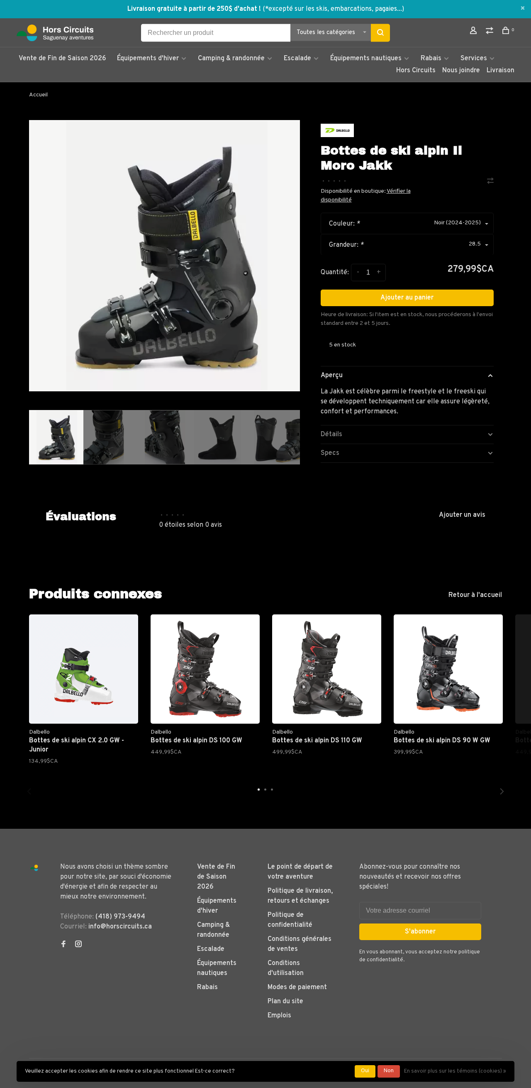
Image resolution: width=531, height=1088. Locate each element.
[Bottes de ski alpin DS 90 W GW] (448, 669)
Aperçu (332, 375)
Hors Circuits (416, 70)
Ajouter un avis (462, 515)
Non (389, 1071)
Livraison (500, 70)
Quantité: (335, 272)
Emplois (279, 1016)
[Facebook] (63, 945)
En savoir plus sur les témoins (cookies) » (455, 1071)
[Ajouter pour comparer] (490, 182)
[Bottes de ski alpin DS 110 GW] (326, 669)
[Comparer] (490, 32)
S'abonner (420, 932)
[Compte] (474, 32)
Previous (29, 791)
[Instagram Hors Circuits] (78, 945)
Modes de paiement (297, 987)
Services (473, 58)
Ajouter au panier (407, 298)
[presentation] (56, 437)
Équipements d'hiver (148, 58)
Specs (330, 453)
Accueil (38, 94)
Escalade (297, 58)
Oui (365, 1071)
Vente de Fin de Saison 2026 (62, 58)
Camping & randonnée (231, 58)
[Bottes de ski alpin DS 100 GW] (205, 669)
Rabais (432, 58)
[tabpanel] (164, 255)
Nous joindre (461, 70)
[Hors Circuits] (34, 868)
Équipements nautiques (366, 58)
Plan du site (285, 1001)
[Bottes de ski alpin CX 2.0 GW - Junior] (83, 669)
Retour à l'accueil (475, 595)
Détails (331, 434)
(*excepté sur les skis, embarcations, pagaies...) (333, 9)
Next (304, 485)
